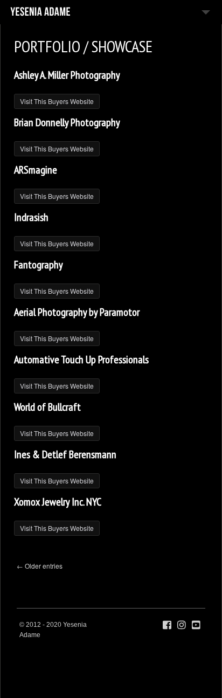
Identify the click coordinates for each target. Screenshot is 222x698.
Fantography (38, 265)
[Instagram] (181, 625)
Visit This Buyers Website (57, 101)
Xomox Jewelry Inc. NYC (57, 502)
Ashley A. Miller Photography (67, 75)
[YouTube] (196, 625)
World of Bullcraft (47, 407)
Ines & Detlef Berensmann (65, 454)
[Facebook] (167, 625)
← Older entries (40, 565)
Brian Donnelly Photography (67, 122)
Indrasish (31, 217)
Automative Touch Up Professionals (81, 360)
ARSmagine (35, 170)
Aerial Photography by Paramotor (77, 312)
